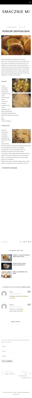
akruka (11, 304)
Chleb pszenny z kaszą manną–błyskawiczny (19, 264)
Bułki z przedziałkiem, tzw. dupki (20, 272)
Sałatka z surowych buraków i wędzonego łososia (21, 255)
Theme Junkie (16, 394)
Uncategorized (11, 27)
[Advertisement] (16, 188)
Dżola (11, 292)
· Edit (21, 293)
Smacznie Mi (10, 392)
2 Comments (4, 241)
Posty (15, 392)
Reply (29, 291)
